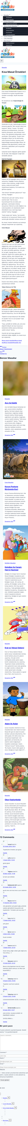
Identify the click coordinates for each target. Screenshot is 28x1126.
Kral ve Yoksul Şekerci (14, 648)
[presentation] (15, 378)
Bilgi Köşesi (5, 1120)
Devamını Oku (10, 435)
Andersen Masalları (10, 30)
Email (2, 1064)
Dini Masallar (8, 28)
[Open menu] (1, 60)
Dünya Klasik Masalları (8, 1108)
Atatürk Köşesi (9, 45)
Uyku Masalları (8, 38)
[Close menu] (0, 1094)
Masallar (4, 67)
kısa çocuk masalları (8, 340)
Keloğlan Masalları (10, 19)
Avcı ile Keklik (11, 403)
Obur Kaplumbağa (13, 800)
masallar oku (17, 342)
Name (2, 1058)
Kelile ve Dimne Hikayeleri (11, 23)
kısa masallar (8, 342)
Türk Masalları (9, 17)
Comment (3, 1052)
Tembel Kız (3, 352)
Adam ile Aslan (11, 724)
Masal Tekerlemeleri (6, 348)
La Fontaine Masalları (10, 34)
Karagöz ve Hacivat (10, 43)
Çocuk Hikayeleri (7, 1103)
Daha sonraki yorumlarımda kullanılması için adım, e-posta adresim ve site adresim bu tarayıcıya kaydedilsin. (14, 1075)
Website (2, 1069)
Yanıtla (5, 853)
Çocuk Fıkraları (8, 36)
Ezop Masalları (9, 32)
